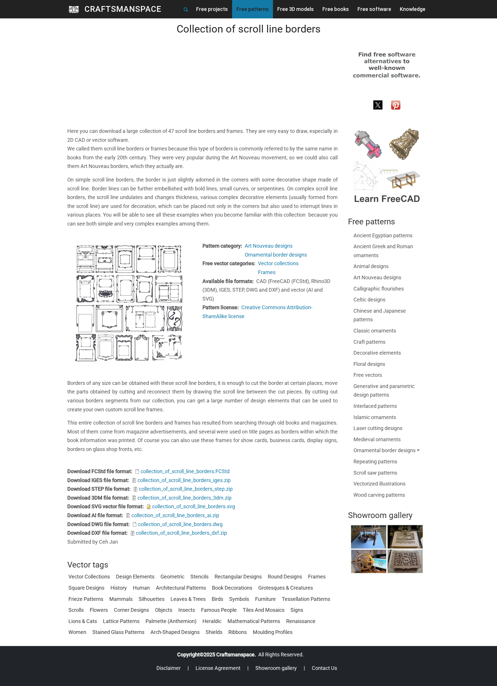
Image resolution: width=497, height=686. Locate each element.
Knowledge (412, 9)
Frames (267, 272)
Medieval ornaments (377, 439)
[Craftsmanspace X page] (378, 104)
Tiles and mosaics (263, 610)
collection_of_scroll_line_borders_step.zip (186, 489)
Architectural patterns (181, 588)
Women (77, 632)
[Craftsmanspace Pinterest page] (395, 104)
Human (141, 588)
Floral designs (369, 364)
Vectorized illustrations (379, 484)
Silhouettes (152, 599)
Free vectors (367, 375)
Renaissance (301, 621)
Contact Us (324, 668)
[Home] (76, 9)
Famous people (219, 610)
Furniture (265, 599)
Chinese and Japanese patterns (379, 315)
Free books (335, 9)
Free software (374, 9)
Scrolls (76, 610)
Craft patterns (369, 342)
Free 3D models (295, 9)
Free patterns (252, 9)
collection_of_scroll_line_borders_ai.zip (175, 515)
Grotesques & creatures (285, 588)
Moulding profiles (273, 632)
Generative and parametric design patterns (383, 390)
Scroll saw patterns (375, 473)
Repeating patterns (375, 461)
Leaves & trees (188, 599)
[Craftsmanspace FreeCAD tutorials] (386, 166)
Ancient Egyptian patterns (382, 235)
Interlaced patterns (375, 406)
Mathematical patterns (254, 621)
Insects (186, 610)
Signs (296, 610)
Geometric (172, 577)
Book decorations (232, 588)
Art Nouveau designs (269, 246)
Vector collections (278, 263)
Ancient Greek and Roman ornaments (383, 250)
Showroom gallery (276, 668)
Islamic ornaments (374, 417)
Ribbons (237, 632)
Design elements (135, 577)
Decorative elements (377, 353)
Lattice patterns (121, 621)
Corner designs (131, 610)
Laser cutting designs (377, 428)
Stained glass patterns (118, 632)
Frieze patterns (85, 599)
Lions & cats (82, 621)
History (118, 588)
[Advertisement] (202, 86)
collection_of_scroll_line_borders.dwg (180, 524)
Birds (217, 599)
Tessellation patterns (306, 599)
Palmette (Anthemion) (171, 621)
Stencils (199, 577)
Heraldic (211, 621)
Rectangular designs (238, 577)
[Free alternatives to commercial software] (386, 65)
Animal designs (371, 266)
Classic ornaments (374, 331)
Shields (214, 632)
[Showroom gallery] (387, 549)
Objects (163, 610)
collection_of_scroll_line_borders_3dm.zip (184, 498)
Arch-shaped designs (175, 632)
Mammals (121, 599)
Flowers (99, 610)
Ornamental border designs (276, 255)
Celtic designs (369, 300)
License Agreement (218, 668)
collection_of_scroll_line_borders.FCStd (185, 471)
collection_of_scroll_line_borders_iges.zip (184, 480)
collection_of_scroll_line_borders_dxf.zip (181, 533)
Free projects (212, 9)
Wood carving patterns (379, 495)
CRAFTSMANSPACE (123, 9)
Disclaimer (168, 668)
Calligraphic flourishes (378, 289)
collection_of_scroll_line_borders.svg (193, 506)
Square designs (86, 588)
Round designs (285, 577)
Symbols (239, 599)
